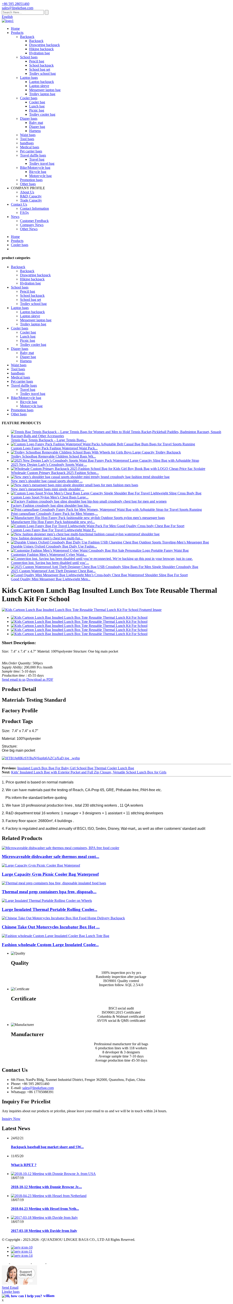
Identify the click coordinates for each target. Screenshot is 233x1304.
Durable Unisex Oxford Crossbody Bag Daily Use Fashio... (54, 546)
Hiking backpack (41, 49)
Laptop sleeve (39, 86)
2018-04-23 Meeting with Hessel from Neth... (45, 1209)
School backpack (41, 65)
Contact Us (19, 204)
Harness (35, 131)
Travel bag (36, 159)
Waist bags (27, 135)
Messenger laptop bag (45, 90)
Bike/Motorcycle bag (35, 168)
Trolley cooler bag (42, 114)
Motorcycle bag (40, 176)
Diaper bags (28, 118)
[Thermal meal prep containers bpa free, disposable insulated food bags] (54, 883)
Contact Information (34, 208)
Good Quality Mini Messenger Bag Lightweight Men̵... (50, 579)
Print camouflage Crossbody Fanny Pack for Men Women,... (54, 514)
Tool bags (27, 139)
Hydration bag (39, 53)
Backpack (27, 37)
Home (15, 28)
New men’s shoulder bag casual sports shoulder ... (47, 481)
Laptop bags (29, 78)
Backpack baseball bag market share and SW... (47, 1147)
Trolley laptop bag (42, 94)
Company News (31, 225)
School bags (29, 57)
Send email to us (13, 679)
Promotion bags (31, 180)
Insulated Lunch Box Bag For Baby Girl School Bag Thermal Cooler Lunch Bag (75, 768)
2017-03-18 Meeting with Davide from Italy (44, 1231)
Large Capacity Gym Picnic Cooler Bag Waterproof (50, 874)
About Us (27, 192)
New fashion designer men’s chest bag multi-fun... (47, 538)
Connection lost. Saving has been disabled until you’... (50, 563)
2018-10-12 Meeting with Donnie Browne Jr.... (46, 1187)
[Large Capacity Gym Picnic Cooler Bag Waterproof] (41, 865)
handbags (27, 143)
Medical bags (29, 147)
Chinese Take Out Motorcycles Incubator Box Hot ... (51, 927)
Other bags (28, 184)
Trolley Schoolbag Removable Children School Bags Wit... (53, 456)
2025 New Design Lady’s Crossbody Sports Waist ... (49, 464)
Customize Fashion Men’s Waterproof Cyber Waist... (49, 554)
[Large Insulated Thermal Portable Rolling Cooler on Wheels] (47, 901)
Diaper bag (37, 127)
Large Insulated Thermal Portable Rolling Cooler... (49, 909)
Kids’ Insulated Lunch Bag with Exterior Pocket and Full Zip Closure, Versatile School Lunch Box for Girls (88, 772)
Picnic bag (36, 110)
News (15, 217)
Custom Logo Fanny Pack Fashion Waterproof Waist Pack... (54, 448)
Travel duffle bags (33, 155)
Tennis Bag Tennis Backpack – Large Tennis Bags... (48, 440)
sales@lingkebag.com (38, 1088)
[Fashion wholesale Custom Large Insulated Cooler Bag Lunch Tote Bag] (55, 936)
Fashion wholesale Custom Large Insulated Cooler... (50, 944)
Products (17, 33)
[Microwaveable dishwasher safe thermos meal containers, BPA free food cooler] (60, 848)
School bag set (39, 69)
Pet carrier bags (31, 151)
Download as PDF (39, 679)
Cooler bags (28, 98)
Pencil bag (36, 61)
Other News (29, 229)
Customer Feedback (34, 221)
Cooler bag (37, 102)
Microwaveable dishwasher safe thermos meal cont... (50, 856)
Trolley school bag (42, 73)
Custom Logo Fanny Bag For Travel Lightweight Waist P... (53, 530)
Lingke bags (11, 1292)
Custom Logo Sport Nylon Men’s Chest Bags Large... (50, 497)
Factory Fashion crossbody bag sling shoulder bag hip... (51, 505)
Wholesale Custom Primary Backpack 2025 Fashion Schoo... (55, 473)
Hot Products (20, 1263)
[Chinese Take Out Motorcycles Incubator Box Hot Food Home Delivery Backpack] (63, 918)
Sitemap (38, 1263)
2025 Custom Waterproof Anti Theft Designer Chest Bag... (53, 571)
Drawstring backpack (44, 45)
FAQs (24, 212)
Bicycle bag (37, 172)
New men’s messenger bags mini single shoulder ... (47, 489)
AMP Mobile (56, 1263)
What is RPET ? (23, 1165)
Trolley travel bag (41, 163)
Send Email (10, 1287)
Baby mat (36, 123)
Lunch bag (37, 106)
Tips (5, 1263)
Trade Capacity (31, 200)
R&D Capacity (31, 196)
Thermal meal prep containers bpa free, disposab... (49, 891)
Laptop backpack (41, 82)
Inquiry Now (11, 1119)
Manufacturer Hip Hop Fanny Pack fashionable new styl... (53, 522)
